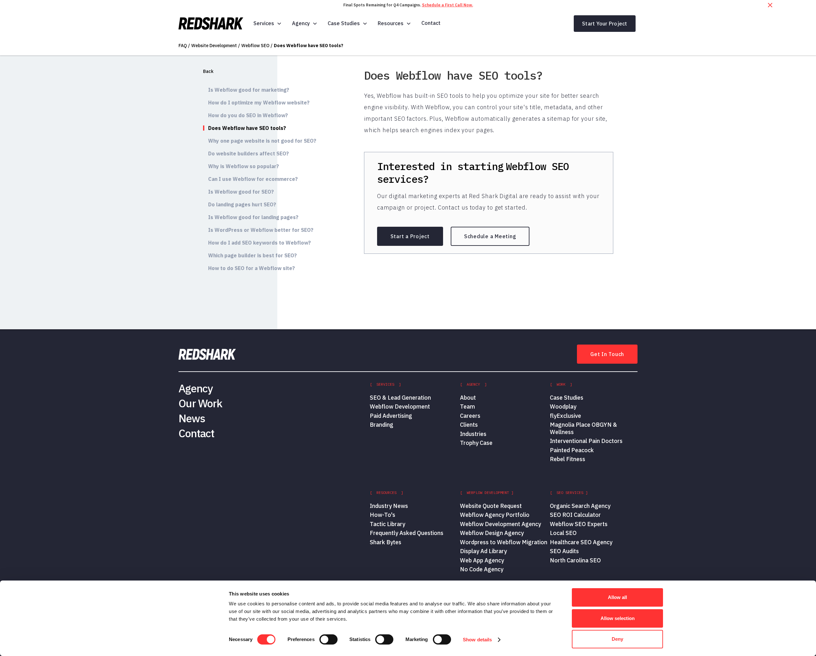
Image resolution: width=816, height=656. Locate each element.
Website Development (214, 45)
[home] (210, 23)
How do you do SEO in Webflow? (248, 115)
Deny (617, 639)
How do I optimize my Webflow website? (259, 102)
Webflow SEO (255, 45)
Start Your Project (604, 23)
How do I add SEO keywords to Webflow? (259, 242)
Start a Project (410, 236)
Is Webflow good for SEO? (241, 191)
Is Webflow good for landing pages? (253, 217)
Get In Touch (607, 354)
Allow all (617, 597)
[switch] (328, 639)
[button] (267, 23)
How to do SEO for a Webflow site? (251, 268)
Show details (477, 639)
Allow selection (618, 618)
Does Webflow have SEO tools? (308, 45)
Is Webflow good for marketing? (248, 89)
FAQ (182, 45)
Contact (431, 23)
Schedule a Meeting (490, 236)
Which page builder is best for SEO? (252, 255)
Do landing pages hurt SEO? (242, 204)
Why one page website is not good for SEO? (262, 140)
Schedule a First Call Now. (447, 5)
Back (208, 71)
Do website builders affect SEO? (248, 153)
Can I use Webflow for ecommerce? (253, 179)
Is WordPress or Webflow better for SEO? (260, 229)
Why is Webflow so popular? (243, 166)
